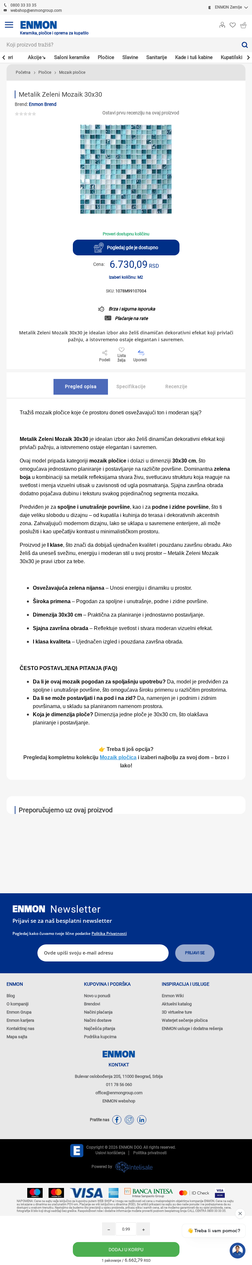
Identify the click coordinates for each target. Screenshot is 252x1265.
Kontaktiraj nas (20, 1028)
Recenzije (176, 386)
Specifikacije (131, 386)
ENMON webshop (118, 1100)
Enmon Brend (42, 104)
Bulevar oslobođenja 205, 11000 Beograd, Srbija (119, 1076)
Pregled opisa (81, 386)
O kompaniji (18, 1003)
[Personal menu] (222, 23)
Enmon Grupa (19, 1012)
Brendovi (92, 1003)
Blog (11, 995)
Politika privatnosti (109, 933)
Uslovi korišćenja (110, 1153)
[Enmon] (28, 909)
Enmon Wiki (173, 995)
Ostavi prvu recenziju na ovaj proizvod (140, 112)
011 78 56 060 (119, 1084)
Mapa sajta (17, 1036)
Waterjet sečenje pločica (185, 1020)
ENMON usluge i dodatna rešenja (192, 1028)
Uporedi (140, 360)
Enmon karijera (20, 1020)
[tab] (81, 387)
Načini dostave (98, 1020)
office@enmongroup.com (118, 1092)
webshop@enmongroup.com (36, 10)
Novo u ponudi (97, 995)
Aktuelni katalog (177, 1003)
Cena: (99, 264)
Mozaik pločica (118, 757)
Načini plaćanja (98, 1012)
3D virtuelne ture (177, 1012)
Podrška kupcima (100, 1036)
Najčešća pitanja (99, 1028)
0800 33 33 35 (23, 5)
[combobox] (118, 44)
